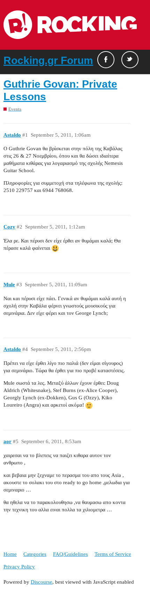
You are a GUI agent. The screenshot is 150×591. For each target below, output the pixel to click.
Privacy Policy (19, 566)
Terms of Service (113, 554)
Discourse (41, 582)
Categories (34, 554)
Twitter (129, 59)
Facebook (105, 59)
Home (10, 554)
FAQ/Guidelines (70, 554)
